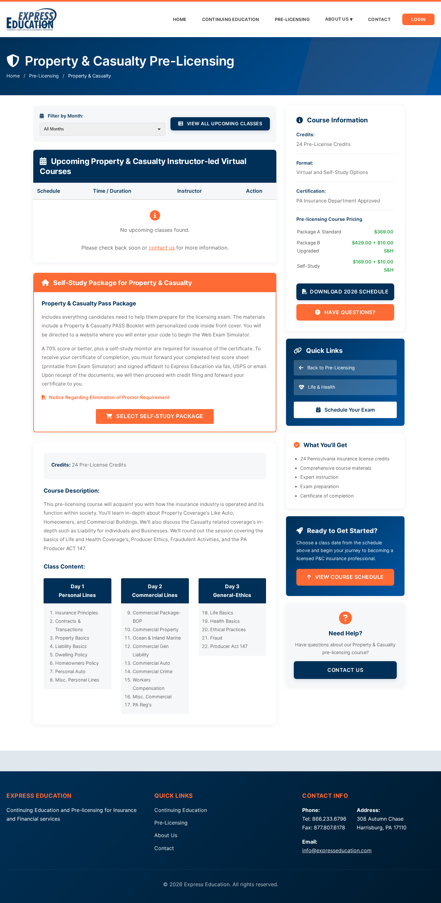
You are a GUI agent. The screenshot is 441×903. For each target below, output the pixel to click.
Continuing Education (230, 19)
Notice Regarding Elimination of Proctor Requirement (108, 397)
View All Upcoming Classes (223, 123)
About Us (337, 19)
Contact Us (345, 670)
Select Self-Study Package (159, 416)
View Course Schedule (348, 577)
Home (180, 19)
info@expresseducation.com (337, 850)
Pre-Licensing (292, 19)
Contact (379, 19)
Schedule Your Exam (349, 409)
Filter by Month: (64, 115)
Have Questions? (349, 312)
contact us (162, 247)
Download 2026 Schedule (349, 291)
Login (418, 19)
